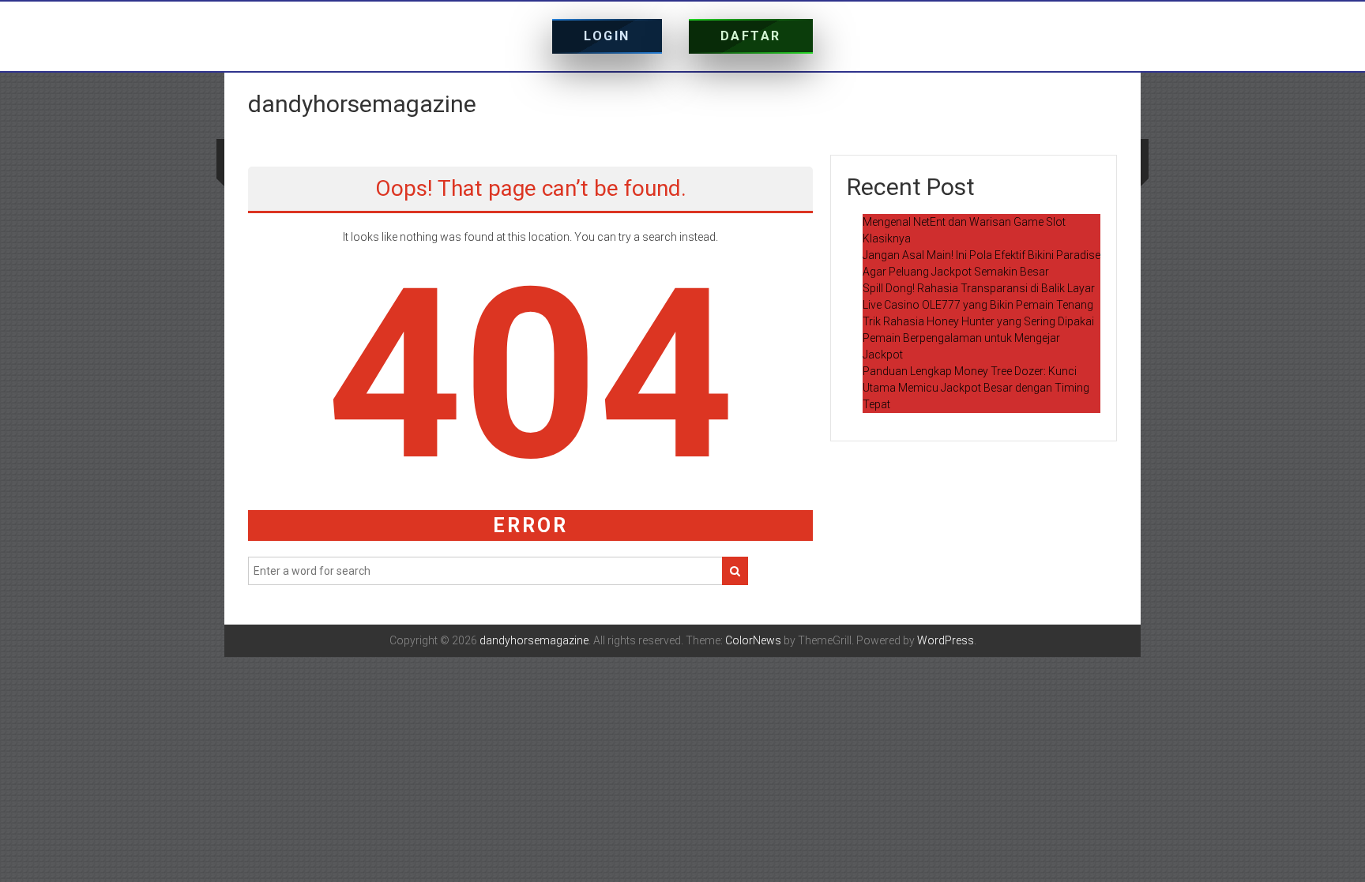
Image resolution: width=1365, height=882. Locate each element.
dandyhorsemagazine (362, 104)
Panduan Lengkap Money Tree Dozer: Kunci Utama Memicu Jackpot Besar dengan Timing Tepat (976, 388)
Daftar (750, 35)
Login (607, 35)
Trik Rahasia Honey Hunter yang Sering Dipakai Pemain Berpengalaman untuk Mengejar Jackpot (978, 338)
